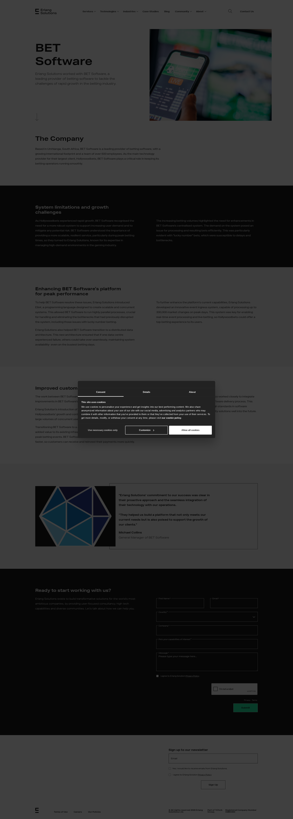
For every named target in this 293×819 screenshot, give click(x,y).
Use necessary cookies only (103, 430)
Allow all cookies (190, 430)
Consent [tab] (100, 392)
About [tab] (192, 392)
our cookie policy (171, 418)
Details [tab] (146, 392)
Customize (144, 430)
